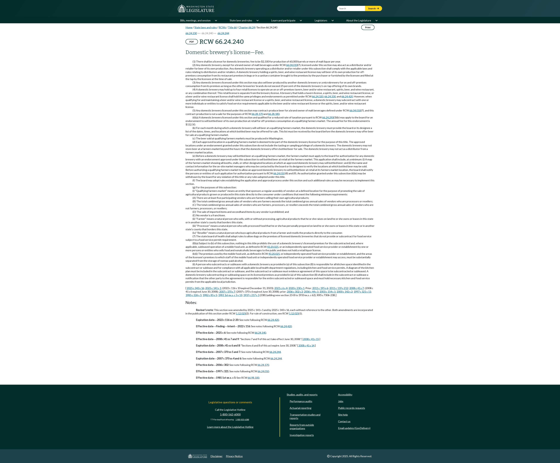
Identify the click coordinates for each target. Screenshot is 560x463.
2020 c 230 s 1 (296, 288)
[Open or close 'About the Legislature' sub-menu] (376, 20)
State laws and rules (241, 20)
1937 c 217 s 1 (251, 295)
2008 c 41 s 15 (311, 339)
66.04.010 (292, 65)
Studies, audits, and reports (302, 394)
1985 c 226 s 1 (193, 295)
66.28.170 (257, 113)
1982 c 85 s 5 (210, 295)
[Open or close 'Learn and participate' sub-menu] (300, 20)
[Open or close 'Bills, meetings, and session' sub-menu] (216, 20)
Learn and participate (283, 20)
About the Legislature (358, 20)
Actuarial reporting (300, 408)
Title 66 (232, 27)
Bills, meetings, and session (195, 20)
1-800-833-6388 (242, 420)
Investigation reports (302, 435)
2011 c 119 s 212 (338, 288)
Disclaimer (216, 456)
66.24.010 (279, 173)
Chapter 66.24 (247, 27)
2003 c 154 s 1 (327, 291)
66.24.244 (223, 33)
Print (368, 27)
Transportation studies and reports (305, 416)
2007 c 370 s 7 (227, 291)
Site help (343, 414)
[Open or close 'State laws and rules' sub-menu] (257, 20)
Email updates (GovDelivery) (354, 428)
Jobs (340, 401)
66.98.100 (253, 377)
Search (372, 8)
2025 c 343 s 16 (195, 288)
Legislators (321, 20)
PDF (191, 41)
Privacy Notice (234, 456)
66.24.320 (317, 96)
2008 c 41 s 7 (356, 288)
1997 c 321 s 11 (362, 291)
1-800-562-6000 (230, 414)
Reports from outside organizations (302, 426)
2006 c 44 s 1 (311, 291)
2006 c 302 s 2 (295, 291)
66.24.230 (191, 33)
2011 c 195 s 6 (320, 288)
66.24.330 (330, 96)
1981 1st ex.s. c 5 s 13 (230, 295)
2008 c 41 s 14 (306, 345)
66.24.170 (263, 364)
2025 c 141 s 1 (213, 288)
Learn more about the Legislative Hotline (230, 426)
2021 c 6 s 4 (280, 288)
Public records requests (351, 408)
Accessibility (345, 394)
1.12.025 (241, 313)
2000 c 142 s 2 (344, 291)
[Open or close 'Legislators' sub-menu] (332, 20)
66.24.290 (328, 117)
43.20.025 (272, 246)
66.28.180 (273, 113)
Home (189, 27)
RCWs (222, 27)
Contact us (344, 421)
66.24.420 (347, 96)
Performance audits (301, 401)
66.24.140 (260, 332)
